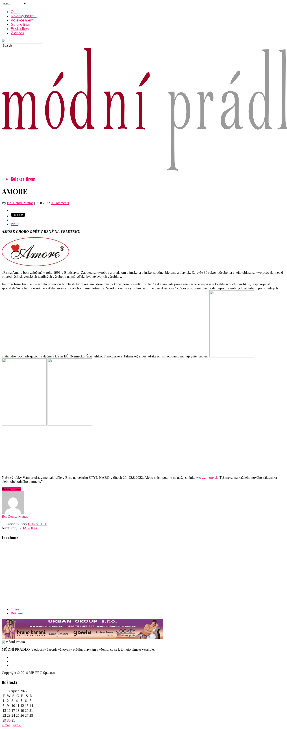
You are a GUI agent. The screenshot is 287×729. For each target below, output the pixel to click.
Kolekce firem (22, 20)
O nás (15, 12)
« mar (6, 725)
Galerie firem (21, 24)
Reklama (17, 613)
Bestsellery (20, 29)
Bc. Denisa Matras (20, 203)
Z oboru (17, 33)
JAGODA (30, 528)
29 (4, 720)
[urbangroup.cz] (82, 638)
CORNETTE (37, 524)
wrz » (17, 725)
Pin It (14, 224)
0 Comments (60, 203)
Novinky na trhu (24, 16)
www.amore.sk (207, 477)
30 (9, 720)
